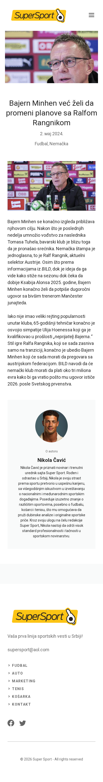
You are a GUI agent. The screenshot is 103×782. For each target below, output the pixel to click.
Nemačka (59, 143)
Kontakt (21, 704)
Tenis (18, 689)
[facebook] (11, 723)
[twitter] (22, 723)
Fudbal (41, 143)
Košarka (21, 697)
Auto (17, 673)
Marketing (24, 681)
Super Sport (42, 759)
